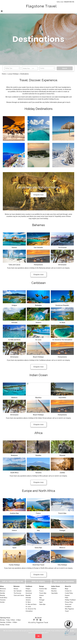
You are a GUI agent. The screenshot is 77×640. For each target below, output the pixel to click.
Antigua (28, 588)
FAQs (66, 597)
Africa (38, 433)
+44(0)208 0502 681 (15, 581)
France (41, 591)
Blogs (66, 588)
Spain (41, 602)
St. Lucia (28, 606)
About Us (68, 586)
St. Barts (28, 602)
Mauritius (54, 591)
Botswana (3, 588)
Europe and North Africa (38, 490)
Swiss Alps (42, 604)
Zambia (2, 602)
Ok (38, 636)
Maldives (54, 588)
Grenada (28, 597)
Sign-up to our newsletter (64, 581)
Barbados (28, 591)
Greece (41, 595)
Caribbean (38, 283)
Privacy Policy (69, 602)
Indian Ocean (38, 375)
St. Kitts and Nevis (31, 604)
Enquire (67, 595)
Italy (40, 597)
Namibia (2, 593)
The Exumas (17, 593)
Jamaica (28, 600)
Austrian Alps (43, 588)
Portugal (41, 600)
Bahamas (38, 225)
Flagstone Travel (42, 622)
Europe (41, 586)
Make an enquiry (38, 581)
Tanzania (2, 600)
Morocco (2, 591)
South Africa (3, 597)
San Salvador (18, 591)
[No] (75, 634)
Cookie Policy (69, 593)
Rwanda (2, 595)
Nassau (16, 588)
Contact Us (68, 591)
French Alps (42, 593)
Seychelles (54, 593)
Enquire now (39, 195)
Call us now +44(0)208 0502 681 (65, 2)
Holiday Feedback (70, 600)
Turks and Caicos (19, 595)
